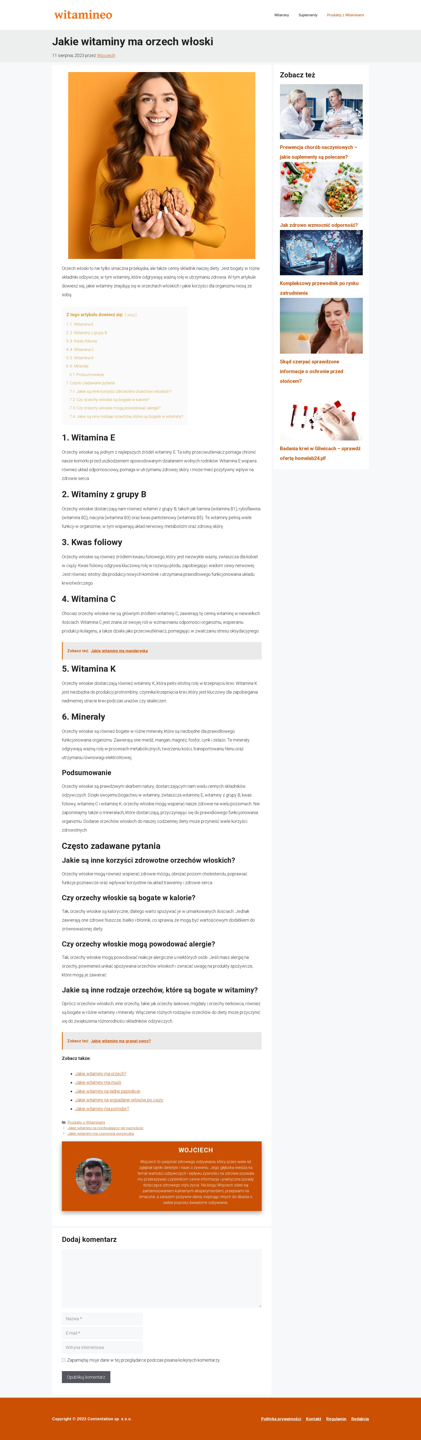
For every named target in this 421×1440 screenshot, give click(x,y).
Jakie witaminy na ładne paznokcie (107, 1091)
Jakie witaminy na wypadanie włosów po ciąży (119, 1099)
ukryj (130, 315)
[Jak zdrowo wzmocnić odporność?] (321, 191)
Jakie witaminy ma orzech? (100, 1073)
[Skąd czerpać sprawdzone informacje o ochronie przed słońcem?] (321, 327)
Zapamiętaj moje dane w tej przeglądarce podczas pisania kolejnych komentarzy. (143, 1360)
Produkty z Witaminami (345, 15)
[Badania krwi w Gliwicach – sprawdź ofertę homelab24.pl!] (321, 415)
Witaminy (281, 15)
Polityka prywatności (281, 1418)
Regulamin (336, 1418)
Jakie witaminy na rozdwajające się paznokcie (105, 1128)
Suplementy (308, 15)
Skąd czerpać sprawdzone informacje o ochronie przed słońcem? (311, 371)
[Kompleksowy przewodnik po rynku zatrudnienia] (321, 254)
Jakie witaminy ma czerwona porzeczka (101, 1133)
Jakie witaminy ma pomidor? (102, 1108)
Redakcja (360, 1418)
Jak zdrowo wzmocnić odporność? (319, 225)
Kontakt (313, 1418)
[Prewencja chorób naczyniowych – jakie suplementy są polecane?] (321, 113)
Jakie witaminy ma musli (98, 1082)
